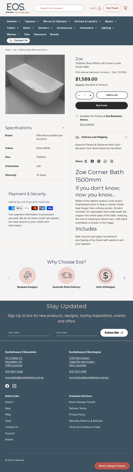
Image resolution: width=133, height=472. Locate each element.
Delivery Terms (78, 408)
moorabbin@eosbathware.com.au (24, 377)
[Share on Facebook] (92, 161)
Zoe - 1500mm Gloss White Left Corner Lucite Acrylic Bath (31, 50)
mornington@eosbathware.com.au (89, 377)
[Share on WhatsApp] (105, 161)
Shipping (79, 84)
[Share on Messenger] (112, 161)
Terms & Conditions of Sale (84, 427)
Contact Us (11, 427)
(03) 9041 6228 (14, 371)
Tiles (27, 34)
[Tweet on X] (86, 161)
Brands (54, 34)
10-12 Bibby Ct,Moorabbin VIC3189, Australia (14, 361)
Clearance (40, 34)
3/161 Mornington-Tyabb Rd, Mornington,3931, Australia (82, 361)
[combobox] (59, 8)
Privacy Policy (77, 414)
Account (10, 433)
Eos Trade (112, 8)
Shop (8, 420)
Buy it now (101, 105)
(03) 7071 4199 (77, 371)
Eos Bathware (18, 460)
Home (7, 50)
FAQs (8, 414)
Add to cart (112, 95)
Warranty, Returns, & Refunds (86, 420)
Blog (7, 408)
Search (9, 402)
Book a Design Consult (82, 402)
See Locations (87, 124)
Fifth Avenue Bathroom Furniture (92, 72)
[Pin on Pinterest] (99, 161)
